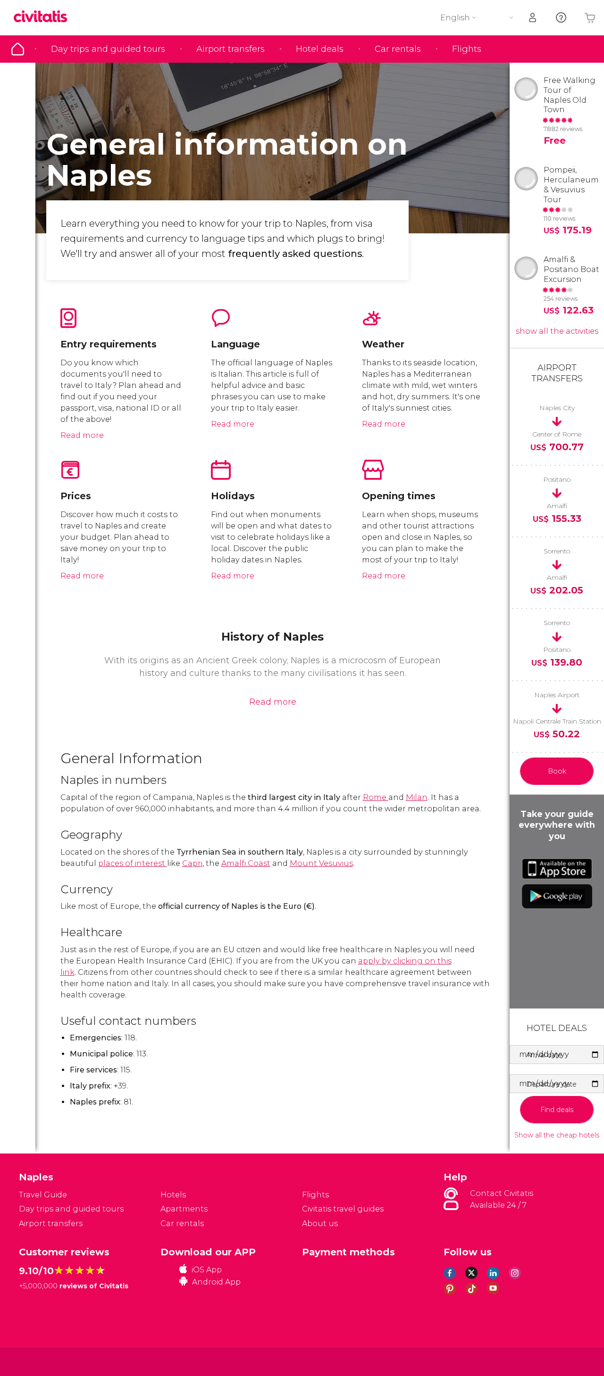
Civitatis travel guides (343, 1208)
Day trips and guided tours (108, 49)
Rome (375, 797)
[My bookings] (533, 17)
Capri (192, 863)
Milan (417, 797)
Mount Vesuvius (321, 863)
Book (557, 771)
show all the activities (557, 331)
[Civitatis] (43, 1361)
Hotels (173, 1194)
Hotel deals (320, 49)
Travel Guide (17, 49)
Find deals (556, 1109)
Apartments (184, 1208)
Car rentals (398, 49)
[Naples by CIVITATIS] (44, 17)
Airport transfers (230, 49)
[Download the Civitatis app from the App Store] (557, 868)
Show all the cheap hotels (556, 1135)
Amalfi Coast (245, 863)
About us (320, 1223)
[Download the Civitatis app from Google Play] (557, 896)
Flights (466, 49)
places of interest (132, 863)
